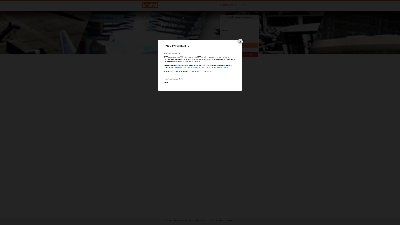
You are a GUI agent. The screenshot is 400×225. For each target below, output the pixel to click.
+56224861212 (224, 67)
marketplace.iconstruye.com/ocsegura (187, 67)
